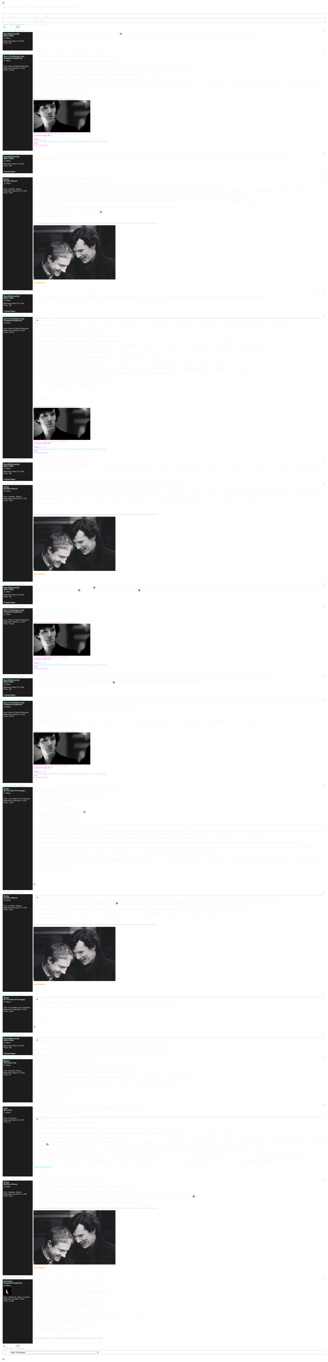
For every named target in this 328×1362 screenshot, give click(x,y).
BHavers (6, 1061)
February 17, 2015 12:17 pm (13, 607)
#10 (323, 607)
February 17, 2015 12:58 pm (13, 785)
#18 (323, 1105)
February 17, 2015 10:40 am (13, 176)
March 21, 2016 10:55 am (12, 1179)
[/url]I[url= (40, 139)
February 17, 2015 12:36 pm (13, 677)
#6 (324, 315)
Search (17, 16)
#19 (323, 1179)
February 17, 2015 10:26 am (13, 53)
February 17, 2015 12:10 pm (13, 584)
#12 (323, 699)
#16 (323, 1035)
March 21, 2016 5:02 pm (12, 1278)
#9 (324, 584)
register (42, 20)
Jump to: (7, 1352)
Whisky (6, 789)
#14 (323, 893)
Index (6, 16)
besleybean (7, 1281)
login (35, 20)
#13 (323, 785)
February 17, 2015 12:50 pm (13, 699)
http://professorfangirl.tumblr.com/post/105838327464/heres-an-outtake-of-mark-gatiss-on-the (67, 1338)
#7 (324, 461)
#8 (324, 483)
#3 (324, 153)
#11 (323, 677)
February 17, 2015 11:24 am (13, 315)
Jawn (5, 1108)
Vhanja (6, 179)
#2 (324, 53)
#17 (323, 1058)
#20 (323, 1278)
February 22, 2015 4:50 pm (13, 1058)
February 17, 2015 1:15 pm (13, 893)
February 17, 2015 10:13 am (13, 30)
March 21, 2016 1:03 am (12, 1105)
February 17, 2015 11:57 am (13, 483)
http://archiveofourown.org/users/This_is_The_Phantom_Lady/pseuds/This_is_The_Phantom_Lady (69, 141)
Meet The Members (17, 24)
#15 (323, 994)
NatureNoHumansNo (11, 34)
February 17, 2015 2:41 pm (13, 1035)
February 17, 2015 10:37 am (13, 153)
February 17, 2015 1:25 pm (13, 994)
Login (38, 16)
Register (28, 16)
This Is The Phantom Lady (13, 56)
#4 (324, 176)
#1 (324, 30)
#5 (324, 293)
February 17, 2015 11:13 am (13, 293)
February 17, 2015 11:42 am (13, 461)
